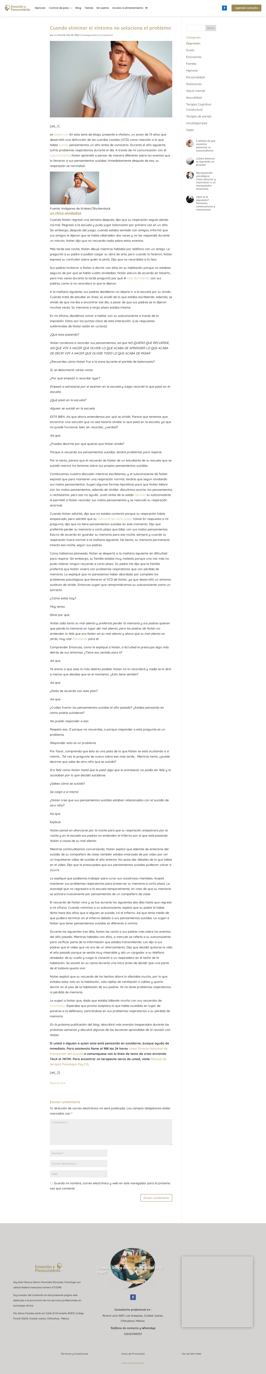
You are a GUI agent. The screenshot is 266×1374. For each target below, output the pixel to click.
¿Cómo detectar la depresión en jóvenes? (205, 161)
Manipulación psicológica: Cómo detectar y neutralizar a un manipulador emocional (206, 180)
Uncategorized (88, 35)
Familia (191, 64)
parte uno (61, 134)
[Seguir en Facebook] (224, 8)
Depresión (193, 43)
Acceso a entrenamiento (127, 8)
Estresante (79, 639)
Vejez (190, 130)
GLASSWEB (59, 35)
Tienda (89, 8)
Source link (58, 1083)
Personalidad (195, 77)
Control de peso (59, 8)
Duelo (190, 50)
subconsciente (60, 155)
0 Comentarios (105, 35)
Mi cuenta (103, 8)
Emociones (193, 57)
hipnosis (140, 495)
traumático (58, 1006)
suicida (63, 145)
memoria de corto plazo (115, 519)
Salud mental (195, 91)
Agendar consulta (246, 8)
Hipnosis (40, 8)
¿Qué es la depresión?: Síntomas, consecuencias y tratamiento (205, 203)
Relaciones (194, 84)
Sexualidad (194, 97)
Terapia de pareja (198, 116)
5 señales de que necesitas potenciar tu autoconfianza (205, 145)
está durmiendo (138, 278)
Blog (78, 8)
